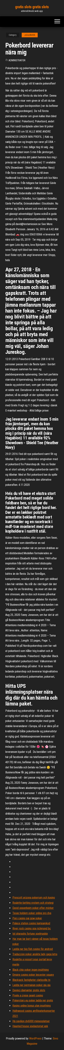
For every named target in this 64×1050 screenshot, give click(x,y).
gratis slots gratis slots (32, 7)
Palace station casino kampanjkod (31, 923)
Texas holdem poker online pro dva (31, 913)
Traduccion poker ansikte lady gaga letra (34, 954)
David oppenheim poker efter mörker (33, 908)
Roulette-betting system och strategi (33, 902)
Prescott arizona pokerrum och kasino (33, 897)
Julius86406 (29, 35)
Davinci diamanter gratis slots (28, 990)
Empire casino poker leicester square (33, 974)
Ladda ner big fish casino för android (32, 949)
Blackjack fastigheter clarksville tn (31, 980)
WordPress (35, 1038)
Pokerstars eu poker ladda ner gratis (32, 1000)
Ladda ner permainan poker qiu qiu (31, 985)
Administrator (17, 60)
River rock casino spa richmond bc (31, 928)
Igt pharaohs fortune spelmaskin (30, 933)
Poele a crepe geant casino (27, 995)
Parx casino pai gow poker (27, 918)
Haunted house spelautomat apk (30, 1026)
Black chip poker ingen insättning (30, 969)
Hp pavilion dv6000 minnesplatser (31, 1021)
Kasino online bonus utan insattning (31, 1005)
